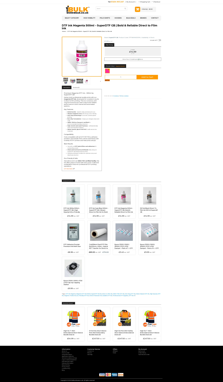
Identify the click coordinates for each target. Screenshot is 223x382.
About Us (64, 351)
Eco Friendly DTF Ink (82, 295)
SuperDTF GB (113, 37)
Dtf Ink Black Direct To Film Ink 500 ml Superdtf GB (149, 210)
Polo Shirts (104, 18)
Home (64, 31)
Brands (143, 18)
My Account (141, 351)
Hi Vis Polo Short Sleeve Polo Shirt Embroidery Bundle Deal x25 (97, 333)
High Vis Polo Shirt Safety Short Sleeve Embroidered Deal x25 (124, 333)
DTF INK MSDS (68, 168)
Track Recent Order (144, 354)
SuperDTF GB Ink (96, 293)
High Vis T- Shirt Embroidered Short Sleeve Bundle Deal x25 (149, 333)
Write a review (124, 96)
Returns (89, 352)
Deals (114, 352)
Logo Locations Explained (69, 359)
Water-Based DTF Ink (142, 293)
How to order (65, 352)
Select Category (71, 18)
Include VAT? (153, 40)
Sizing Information (67, 354)
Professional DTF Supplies (120, 295)
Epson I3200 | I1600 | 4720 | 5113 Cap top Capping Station (73, 282)
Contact (155, 18)
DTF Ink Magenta (70, 293)
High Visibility (89, 18)
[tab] (109, 45)
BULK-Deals (131, 18)
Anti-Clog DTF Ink (130, 293)
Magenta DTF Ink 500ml (83, 293)
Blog (63, 370)
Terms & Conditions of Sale (69, 358)
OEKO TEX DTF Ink (118, 293)
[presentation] (63, 81)
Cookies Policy (66, 368)
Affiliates (115, 351)
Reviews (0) (76, 87)
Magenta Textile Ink (70, 295)
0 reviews (116, 96)
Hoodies (118, 18)
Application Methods (68, 356)
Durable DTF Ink (107, 295)
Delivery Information (67, 363)
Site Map (89, 354)
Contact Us (90, 351)
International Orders (67, 361)
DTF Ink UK (132, 295)
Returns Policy (66, 365)
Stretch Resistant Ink (95, 295)
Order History (142, 352)
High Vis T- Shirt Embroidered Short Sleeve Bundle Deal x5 (73, 333)
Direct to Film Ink (107, 293)
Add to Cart (147, 77)
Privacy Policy (66, 366)
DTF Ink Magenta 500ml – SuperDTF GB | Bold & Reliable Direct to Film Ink (89, 31)
